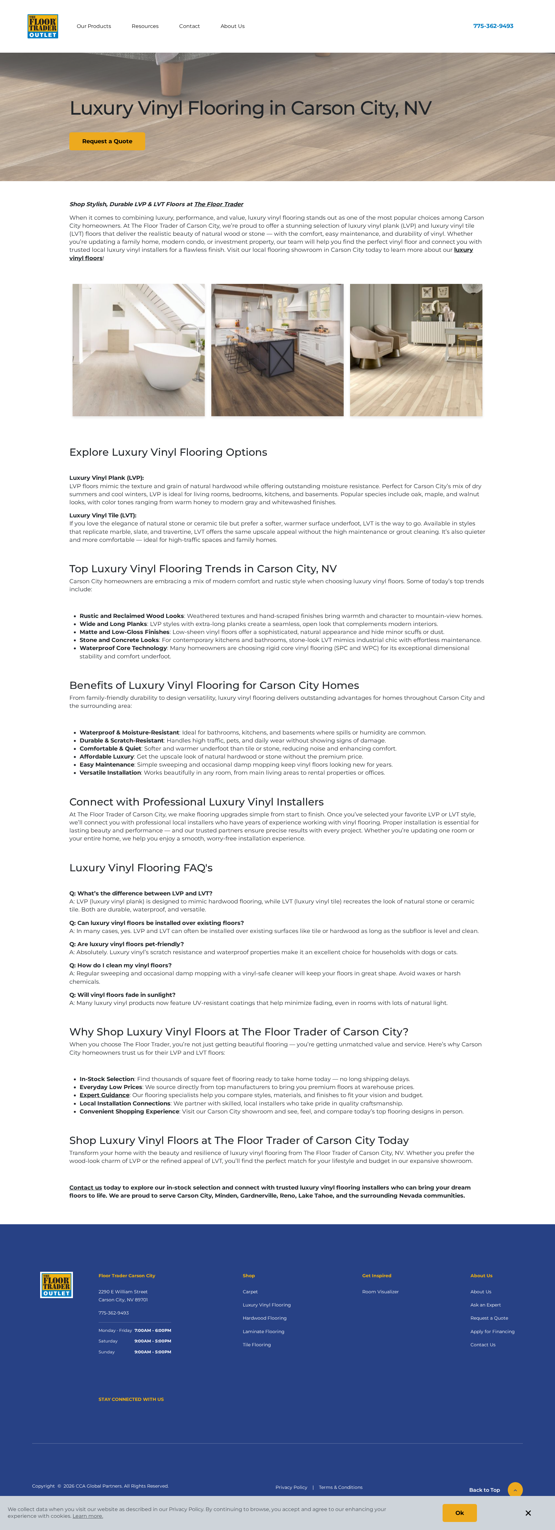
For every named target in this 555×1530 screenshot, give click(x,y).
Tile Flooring (257, 1345)
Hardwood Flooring (265, 1318)
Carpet (250, 1292)
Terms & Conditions (341, 1487)
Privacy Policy (291, 1487)
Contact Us (483, 1345)
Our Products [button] (94, 26)
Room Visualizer (380, 1292)
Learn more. (88, 1516)
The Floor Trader (218, 204)
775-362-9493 (493, 26)
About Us (233, 26)
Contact (189, 26)
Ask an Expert (486, 1305)
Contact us (85, 1187)
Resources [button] (145, 26)
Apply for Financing (493, 1331)
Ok (459, 1513)
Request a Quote (107, 141)
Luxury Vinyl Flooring (267, 1305)
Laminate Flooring (264, 1331)
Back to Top (484, 1490)
